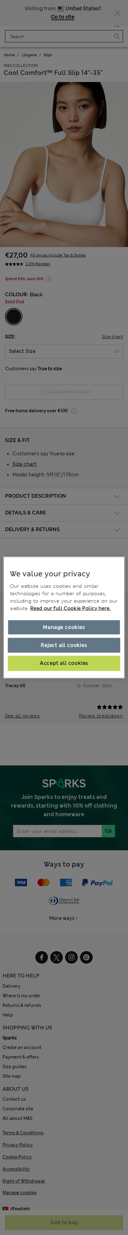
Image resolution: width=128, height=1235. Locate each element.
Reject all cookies (64, 645)
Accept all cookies (64, 663)
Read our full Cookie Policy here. (70, 608)
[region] (64, 618)
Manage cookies (64, 627)
